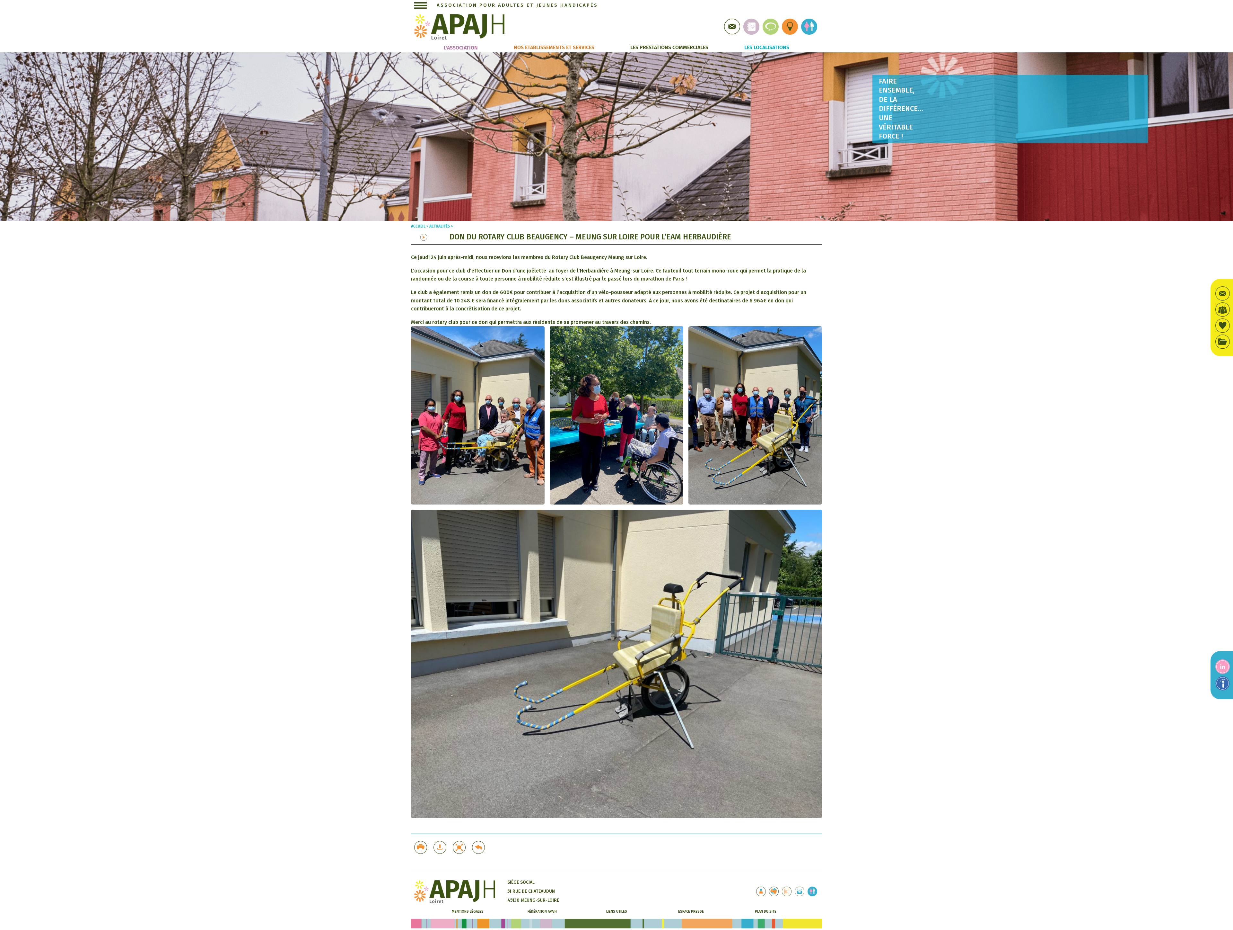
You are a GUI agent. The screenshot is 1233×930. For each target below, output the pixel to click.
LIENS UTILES (616, 911)
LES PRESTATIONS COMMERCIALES (669, 47)
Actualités (439, 226)
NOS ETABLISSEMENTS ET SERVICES (554, 47)
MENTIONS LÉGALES (468, 911)
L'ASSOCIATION (461, 48)
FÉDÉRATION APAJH (542, 911)
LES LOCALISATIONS (766, 47)
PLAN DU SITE (765, 911)
